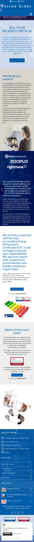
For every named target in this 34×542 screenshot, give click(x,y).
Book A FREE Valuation (2, 189)
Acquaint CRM (25, 508)
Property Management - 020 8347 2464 (16, 449)
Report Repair (5, 477)
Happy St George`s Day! (14, 500)
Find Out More (17, 375)
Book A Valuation (17, 60)
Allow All (7, 533)
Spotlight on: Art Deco (13, 489)
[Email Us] (10, 1)
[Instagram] (23, 1)
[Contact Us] (18, 1)
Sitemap (28, 506)
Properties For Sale (7, 464)
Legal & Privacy (19, 506)
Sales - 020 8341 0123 (11, 442)
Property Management (8, 473)
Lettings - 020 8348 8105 (12, 445)
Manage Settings (18, 533)
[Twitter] (21, 1)
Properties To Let (6, 468)
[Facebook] (20, 1)
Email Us (7, 452)
